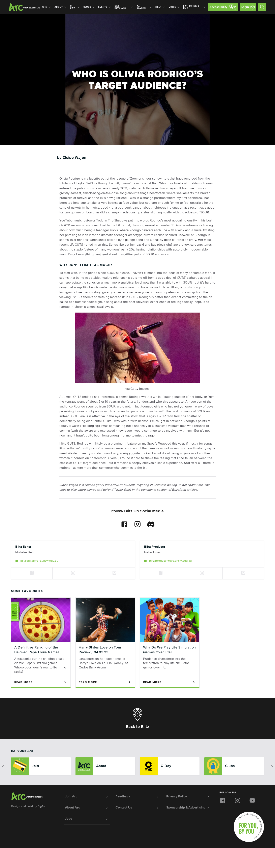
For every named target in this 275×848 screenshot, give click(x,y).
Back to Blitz (137, 727)
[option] (41, 766)
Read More (23, 682)
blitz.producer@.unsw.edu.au (170, 560)
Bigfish (42, 806)
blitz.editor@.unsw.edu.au (39, 560)
